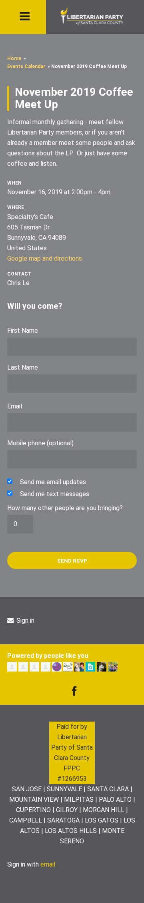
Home (14, 58)
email (47, 864)
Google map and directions (44, 258)
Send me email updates (53, 482)
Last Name (22, 367)
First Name (22, 330)
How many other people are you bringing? (65, 508)
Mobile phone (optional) (40, 443)
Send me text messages (54, 494)
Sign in (24, 620)
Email (14, 406)
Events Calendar (26, 66)
